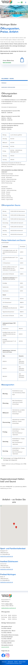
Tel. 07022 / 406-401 (6, 628)
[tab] (14, 78)
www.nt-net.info (5, 647)
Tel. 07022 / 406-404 (6, 638)
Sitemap (16, 661)
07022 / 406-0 (6, 604)
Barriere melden (22, 661)
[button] (14, 524)
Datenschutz (10, 661)
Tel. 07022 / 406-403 (6, 642)
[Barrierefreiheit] (26, 2)
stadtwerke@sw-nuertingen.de (8, 608)
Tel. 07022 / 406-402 (6, 632)
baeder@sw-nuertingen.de (6, 556)
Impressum (4, 661)
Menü (19, 2)
